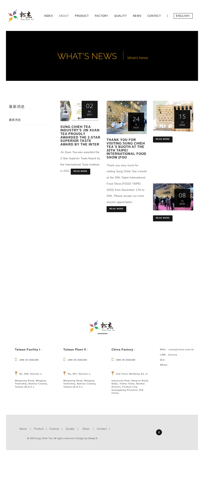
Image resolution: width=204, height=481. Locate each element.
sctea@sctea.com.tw (181, 349)
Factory (101, 15)
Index (48, 15)
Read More (81, 171)
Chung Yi (92, 438)
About (64, 15)
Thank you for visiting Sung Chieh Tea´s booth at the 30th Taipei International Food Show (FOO (126, 148)
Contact (154, 15)
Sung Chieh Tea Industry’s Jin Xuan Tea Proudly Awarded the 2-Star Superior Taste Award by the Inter (80, 135)
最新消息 (15, 119)
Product (82, 15)
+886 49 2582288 (29, 360)
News (137, 15)
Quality (120, 15)
